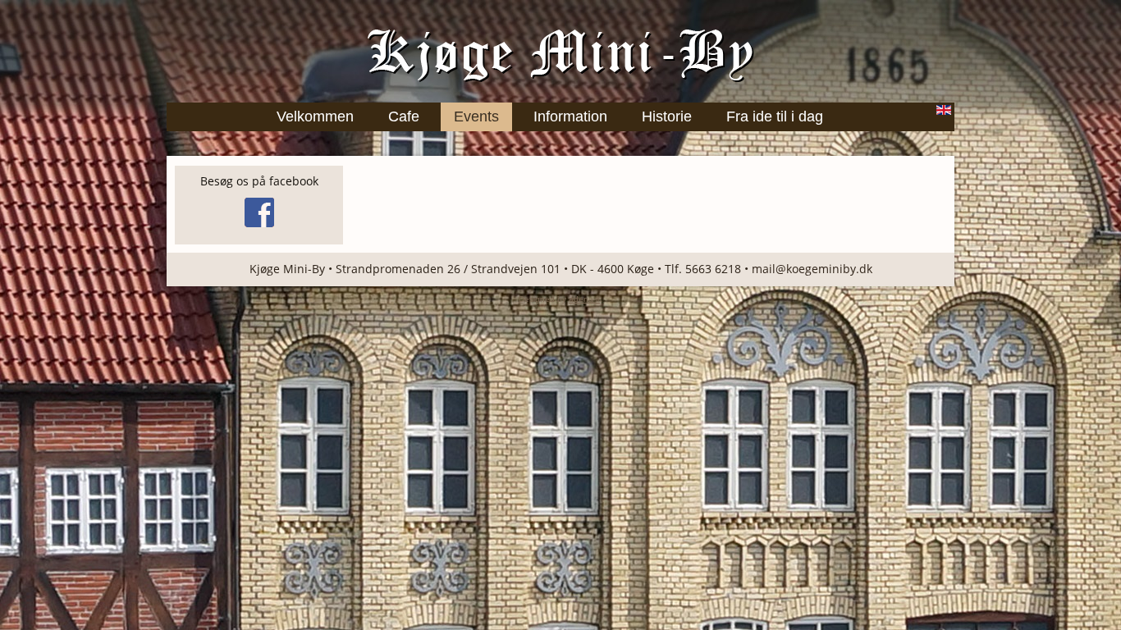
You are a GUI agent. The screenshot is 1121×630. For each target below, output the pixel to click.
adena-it (584, 299)
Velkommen (315, 116)
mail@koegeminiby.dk (812, 268)
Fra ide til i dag (774, 116)
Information (570, 116)
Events (476, 116)
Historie (667, 116)
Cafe (403, 116)
